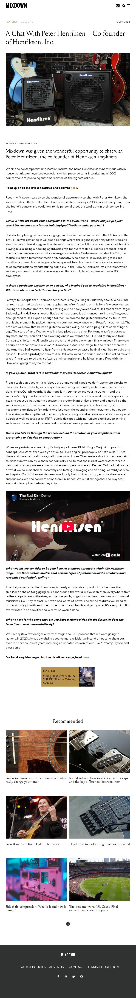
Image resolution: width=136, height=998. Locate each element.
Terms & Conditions (104, 967)
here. (86, 657)
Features (12, 22)
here (74, 188)
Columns (27, 22)
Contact (76, 967)
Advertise (57, 967)
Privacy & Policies (31, 967)
